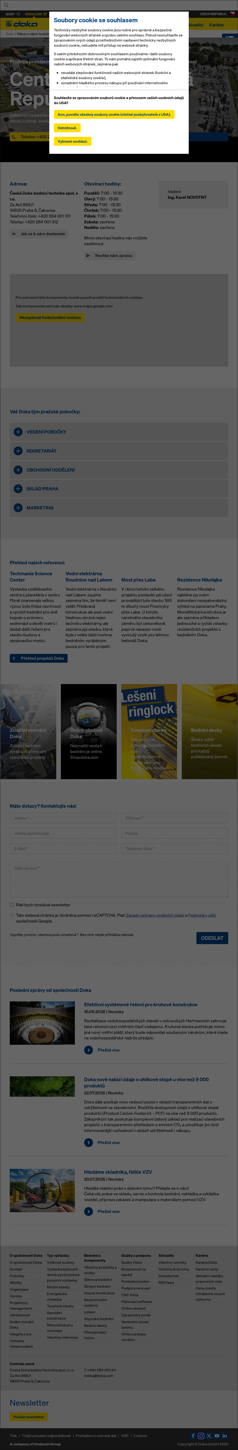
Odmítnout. (67, 127)
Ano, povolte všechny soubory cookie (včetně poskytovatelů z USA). (114, 114)
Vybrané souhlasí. (73, 141)
